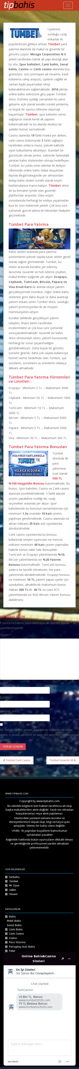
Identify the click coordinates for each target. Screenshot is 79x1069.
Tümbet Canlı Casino (17, 760)
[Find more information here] (39, 1009)
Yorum (6, 635)
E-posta (6, 697)
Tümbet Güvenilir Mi (62, 760)
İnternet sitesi (9, 711)
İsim (4, 683)
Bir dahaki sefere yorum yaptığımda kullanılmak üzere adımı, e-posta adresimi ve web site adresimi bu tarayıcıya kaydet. (39, 735)
